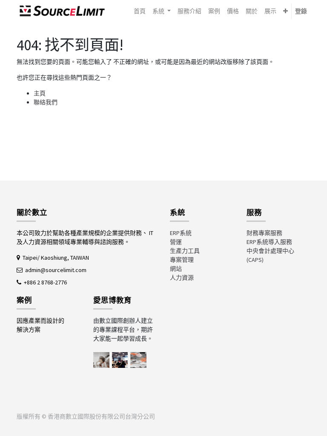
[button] (285, 11)
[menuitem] (139, 11)
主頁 (40, 93)
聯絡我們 (45, 102)
